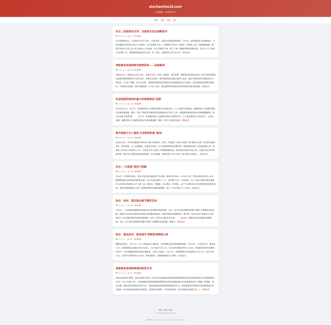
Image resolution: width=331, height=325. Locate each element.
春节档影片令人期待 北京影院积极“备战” (139, 133)
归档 (168, 20)
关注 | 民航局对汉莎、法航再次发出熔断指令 (141, 31)
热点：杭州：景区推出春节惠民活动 (136, 200)
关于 (175, 20)
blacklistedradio (179, 320)
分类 (162, 20)
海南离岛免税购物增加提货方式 (134, 268)
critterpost (169, 320)
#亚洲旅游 (137, 36)
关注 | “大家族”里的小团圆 (131, 166)
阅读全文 (186, 52)
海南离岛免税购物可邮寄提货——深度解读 (140, 65)
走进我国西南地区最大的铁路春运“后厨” (139, 99)
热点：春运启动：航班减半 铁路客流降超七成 (142, 234)
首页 (156, 20)
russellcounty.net (159, 320)
